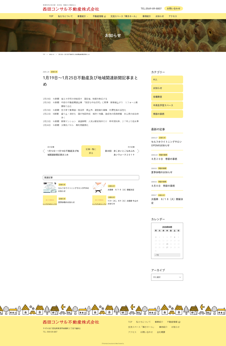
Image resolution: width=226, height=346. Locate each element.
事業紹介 (81, 16)
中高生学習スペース (163, 105)
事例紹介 (146, 16)
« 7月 (157, 255)
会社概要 (161, 332)
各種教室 (157, 97)
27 (167, 247)
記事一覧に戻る (91, 151)
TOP (51, 16)
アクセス (173, 16)
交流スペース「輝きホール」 (124, 16)
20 (167, 244)
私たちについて (65, 16)
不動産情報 (98, 16)
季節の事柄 (158, 114)
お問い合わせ (146, 332)
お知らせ (160, 16)
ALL (155, 79)
